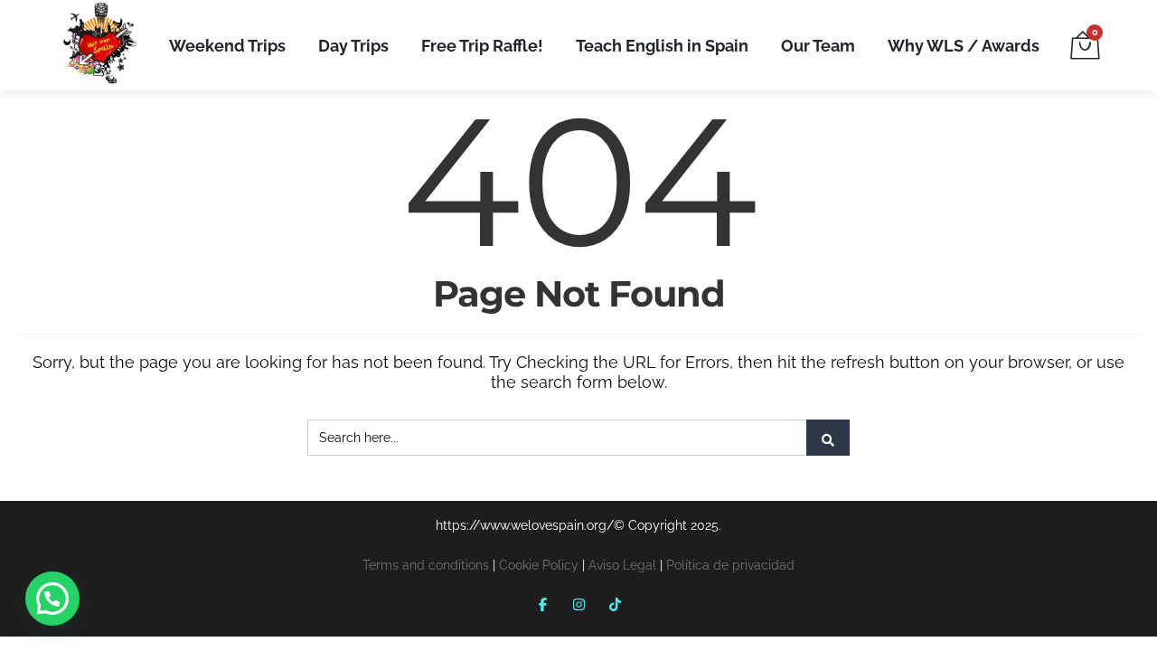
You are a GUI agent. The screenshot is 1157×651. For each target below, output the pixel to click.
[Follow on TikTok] (615, 604)
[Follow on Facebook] (542, 604)
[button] (52, 598)
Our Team (818, 45)
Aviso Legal (622, 565)
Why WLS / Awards (963, 45)
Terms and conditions (425, 565)
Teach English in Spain (662, 45)
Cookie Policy (538, 565)
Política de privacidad (730, 565)
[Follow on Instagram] (578, 604)
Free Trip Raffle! (482, 45)
